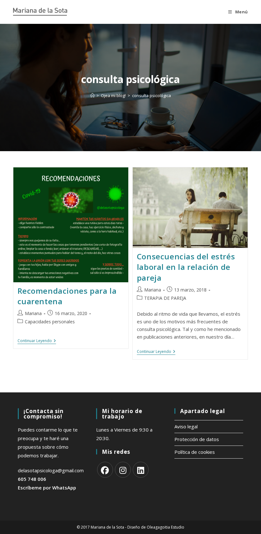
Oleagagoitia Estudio (165, 527)
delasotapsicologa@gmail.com (51, 470)
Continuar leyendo (37, 341)
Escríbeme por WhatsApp (47, 487)
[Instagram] (123, 470)
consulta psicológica (151, 95)
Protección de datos (196, 439)
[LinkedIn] (141, 470)
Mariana (33, 313)
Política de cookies (194, 452)
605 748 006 (32, 479)
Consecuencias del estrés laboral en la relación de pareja (186, 267)
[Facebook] (105, 470)
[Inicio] (92, 95)
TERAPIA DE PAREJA (165, 298)
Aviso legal (186, 426)
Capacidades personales (50, 322)
